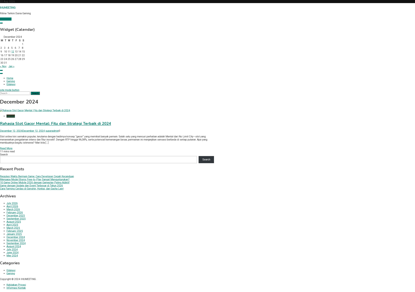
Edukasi (10, 84)
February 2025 (14, 231)
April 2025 (12, 224)
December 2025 (15, 215)
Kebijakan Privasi (16, 284)
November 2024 (15, 240)
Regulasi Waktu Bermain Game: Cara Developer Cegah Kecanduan (37, 176)
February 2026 (14, 212)
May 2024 (12, 255)
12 (12, 51)
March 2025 (13, 227)
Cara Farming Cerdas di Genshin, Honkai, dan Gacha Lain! (32, 188)
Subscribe (6, 19)
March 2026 (13, 209)
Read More (6, 148)
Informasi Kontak (16, 287)
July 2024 (12, 249)
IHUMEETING (8, 7)
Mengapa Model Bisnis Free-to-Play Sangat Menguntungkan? (35, 179)
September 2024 (16, 243)
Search (4, 154)
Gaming (10, 81)
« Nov (3, 66)
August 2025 (13, 221)
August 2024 (13, 246)
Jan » (11, 66)
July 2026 (12, 203)
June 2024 (12, 252)
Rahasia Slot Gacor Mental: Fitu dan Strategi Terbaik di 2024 (55, 123)
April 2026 (12, 206)
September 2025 (16, 218)
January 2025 (14, 234)
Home (9, 78)
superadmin (52, 130)
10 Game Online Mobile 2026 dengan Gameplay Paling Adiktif (35, 182)
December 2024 (15, 237)
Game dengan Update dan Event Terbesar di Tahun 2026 (31, 185)
